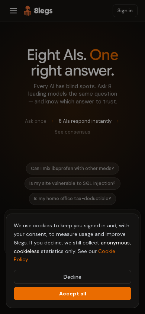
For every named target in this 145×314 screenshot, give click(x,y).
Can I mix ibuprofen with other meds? (72, 169)
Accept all (72, 293)
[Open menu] (13, 11)
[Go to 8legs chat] (38, 11)
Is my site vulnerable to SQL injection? (72, 183)
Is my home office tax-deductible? (72, 199)
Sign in (125, 10)
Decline (72, 276)
